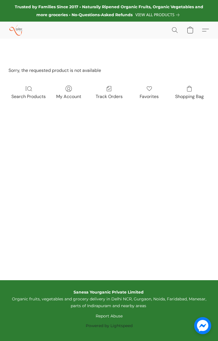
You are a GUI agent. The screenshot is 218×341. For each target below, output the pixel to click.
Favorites (149, 96)
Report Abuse (109, 316)
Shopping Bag (189, 96)
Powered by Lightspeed (109, 325)
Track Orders (109, 96)
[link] (158, 14)
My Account (68, 96)
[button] (16, 30)
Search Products (28, 96)
